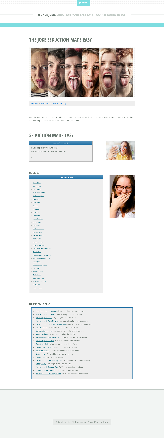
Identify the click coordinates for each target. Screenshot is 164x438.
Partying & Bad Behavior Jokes (42, 248)
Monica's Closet (42, 334)
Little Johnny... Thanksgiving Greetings (51, 324)
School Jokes (37, 262)
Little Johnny (36, 225)
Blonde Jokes (47, 14)
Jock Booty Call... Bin (44, 318)
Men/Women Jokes (38, 235)
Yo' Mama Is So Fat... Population (48, 373)
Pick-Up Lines (37, 252)
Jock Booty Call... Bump (45, 341)
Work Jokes (36, 285)
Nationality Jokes (38, 242)
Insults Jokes (36, 215)
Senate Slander (42, 327)
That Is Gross (37, 275)
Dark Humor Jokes (38, 196)
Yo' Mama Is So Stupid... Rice (47, 367)
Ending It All (41, 354)
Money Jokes (37, 239)
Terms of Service (101, 422)
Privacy (91, 422)
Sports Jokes (36, 268)
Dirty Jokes (36, 199)
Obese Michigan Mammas (46, 370)
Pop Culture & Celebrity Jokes (41, 258)
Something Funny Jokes (40, 265)
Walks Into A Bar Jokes (39, 281)
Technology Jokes (38, 271)
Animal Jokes (37, 183)
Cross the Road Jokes (39, 193)
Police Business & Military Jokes (42, 255)
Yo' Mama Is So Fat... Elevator (47, 321)
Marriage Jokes (37, 232)
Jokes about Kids (38, 219)
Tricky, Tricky (41, 364)
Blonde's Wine (41, 357)
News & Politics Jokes (39, 245)
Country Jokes (37, 189)
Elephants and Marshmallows (47, 337)
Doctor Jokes (36, 202)
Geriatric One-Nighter (44, 331)
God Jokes (36, 212)
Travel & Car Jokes (38, 278)
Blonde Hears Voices (43, 347)
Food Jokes (36, 209)
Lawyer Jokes (37, 222)
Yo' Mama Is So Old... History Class (49, 360)
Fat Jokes (35, 206)
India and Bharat (42, 350)
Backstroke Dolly (42, 344)
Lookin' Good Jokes (38, 229)
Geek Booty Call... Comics (45, 314)
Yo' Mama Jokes (37, 288)
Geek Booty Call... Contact (46, 311)
